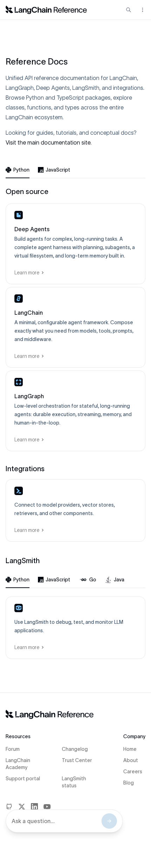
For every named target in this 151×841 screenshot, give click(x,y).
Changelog (75, 749)
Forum (13, 749)
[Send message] (109, 821)
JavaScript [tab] (58, 170)
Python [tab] (21, 170)
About (130, 760)
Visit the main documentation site (48, 142)
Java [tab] (119, 579)
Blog (128, 783)
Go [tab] (92, 579)
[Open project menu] (141, 10)
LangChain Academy (18, 763)
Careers (132, 771)
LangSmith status (74, 782)
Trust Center (77, 760)
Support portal (23, 778)
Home (130, 749)
